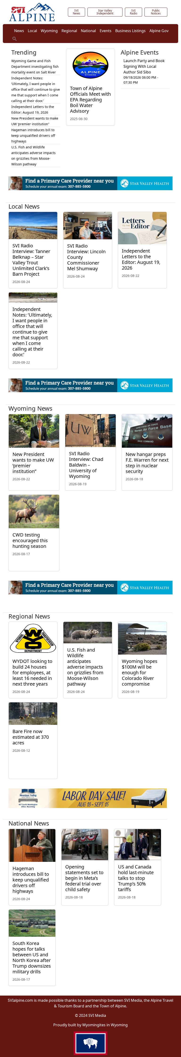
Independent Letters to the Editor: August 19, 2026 (141, 259)
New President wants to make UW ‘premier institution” (33, 462)
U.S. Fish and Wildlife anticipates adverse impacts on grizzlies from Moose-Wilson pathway (85, 667)
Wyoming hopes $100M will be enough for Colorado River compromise (139, 672)
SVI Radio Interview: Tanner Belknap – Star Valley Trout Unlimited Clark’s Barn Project (31, 259)
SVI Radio (133, 12)
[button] (14, 38)
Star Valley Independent (105, 12)
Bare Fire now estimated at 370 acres (30, 737)
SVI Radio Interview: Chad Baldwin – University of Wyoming (86, 464)
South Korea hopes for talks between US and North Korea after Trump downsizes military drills (31, 957)
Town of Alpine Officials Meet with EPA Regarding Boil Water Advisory (90, 99)
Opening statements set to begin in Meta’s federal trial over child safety (84, 878)
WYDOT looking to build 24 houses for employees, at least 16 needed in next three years (32, 672)
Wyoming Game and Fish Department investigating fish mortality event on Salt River (35, 66)
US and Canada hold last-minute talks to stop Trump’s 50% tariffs (136, 878)
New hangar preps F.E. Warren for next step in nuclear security (147, 462)
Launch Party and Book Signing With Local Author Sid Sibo (144, 66)
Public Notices (156, 12)
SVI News (76, 12)
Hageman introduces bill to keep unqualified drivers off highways (33, 135)
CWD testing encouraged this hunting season (30, 540)
